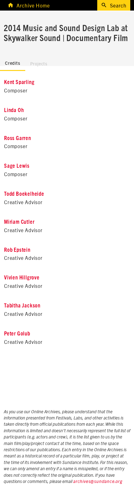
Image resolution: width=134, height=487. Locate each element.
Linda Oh (14, 110)
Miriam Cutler (19, 222)
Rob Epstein (17, 250)
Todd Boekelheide (24, 194)
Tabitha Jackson (22, 306)
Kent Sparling (19, 82)
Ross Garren (17, 138)
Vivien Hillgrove (22, 278)
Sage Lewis (17, 166)
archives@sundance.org (97, 482)
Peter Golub (17, 334)
